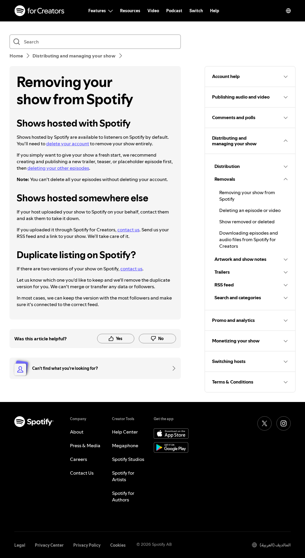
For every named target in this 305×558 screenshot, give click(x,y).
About (76, 431)
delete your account (67, 143)
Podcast (174, 11)
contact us (128, 229)
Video (153, 11)
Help (214, 11)
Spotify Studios (128, 459)
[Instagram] (283, 423)
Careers (78, 459)
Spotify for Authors (123, 496)
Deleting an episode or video (250, 210)
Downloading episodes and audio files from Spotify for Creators (248, 239)
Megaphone (125, 445)
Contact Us (82, 473)
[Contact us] (172, 368)
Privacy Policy (87, 545)
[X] (264, 423)
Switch (196, 11)
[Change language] (288, 10)
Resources (130, 11)
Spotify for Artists (123, 476)
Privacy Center (49, 545)
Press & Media (85, 445)
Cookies (118, 545)
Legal (19, 545)
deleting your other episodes (58, 168)
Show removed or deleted (247, 221)
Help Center (125, 431)
